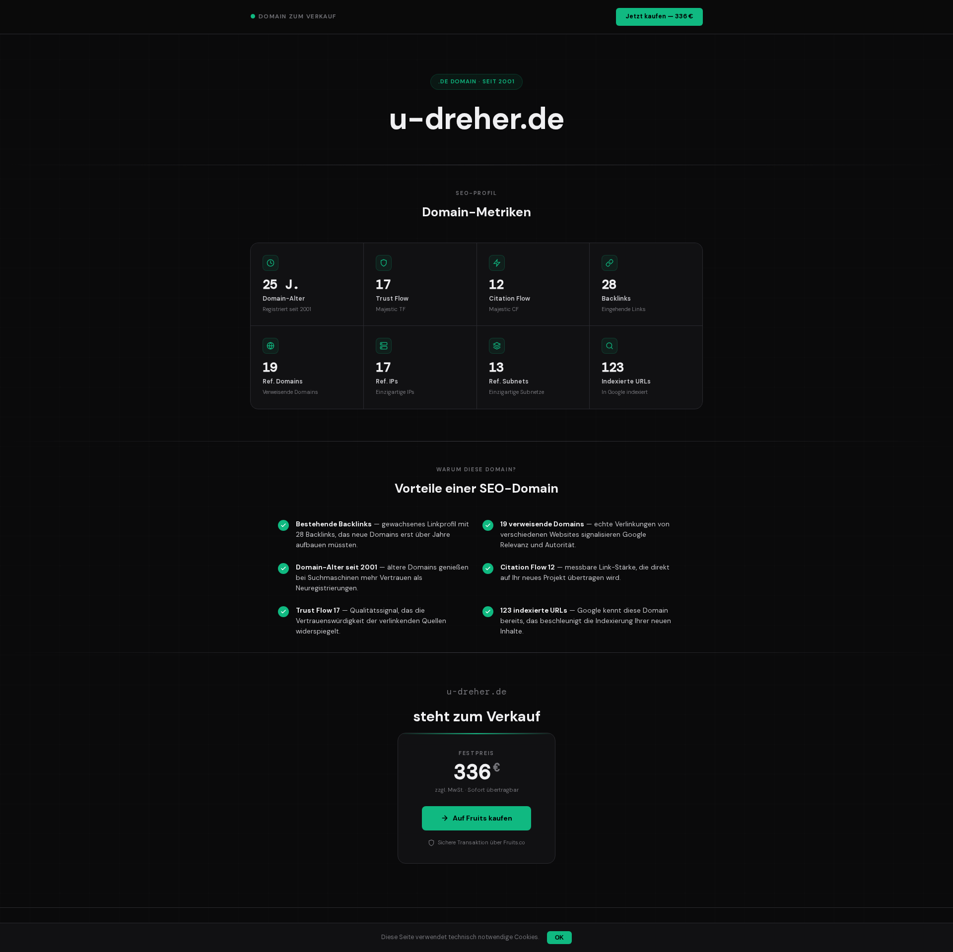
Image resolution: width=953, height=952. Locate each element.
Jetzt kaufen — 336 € (659, 16)
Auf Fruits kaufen (482, 818)
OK (559, 938)
